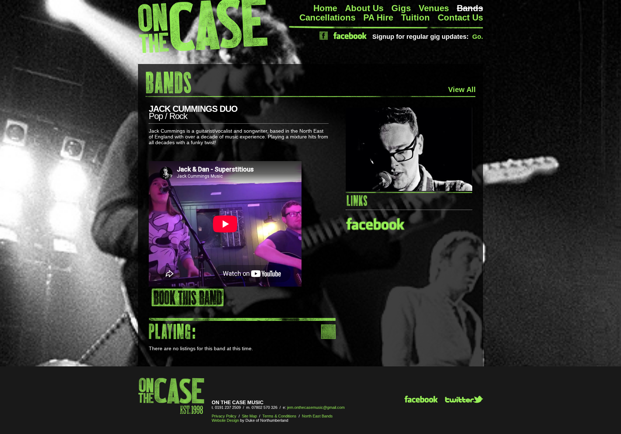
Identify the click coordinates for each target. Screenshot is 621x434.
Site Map (249, 416)
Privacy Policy (224, 416)
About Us (364, 8)
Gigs (401, 8)
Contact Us (460, 17)
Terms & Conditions (279, 416)
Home (325, 8)
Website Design (225, 420)
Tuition (415, 17)
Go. (477, 36)
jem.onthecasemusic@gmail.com (316, 407)
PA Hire (378, 17)
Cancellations (327, 17)
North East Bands (317, 416)
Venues (434, 8)
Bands (470, 8)
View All (462, 89)
